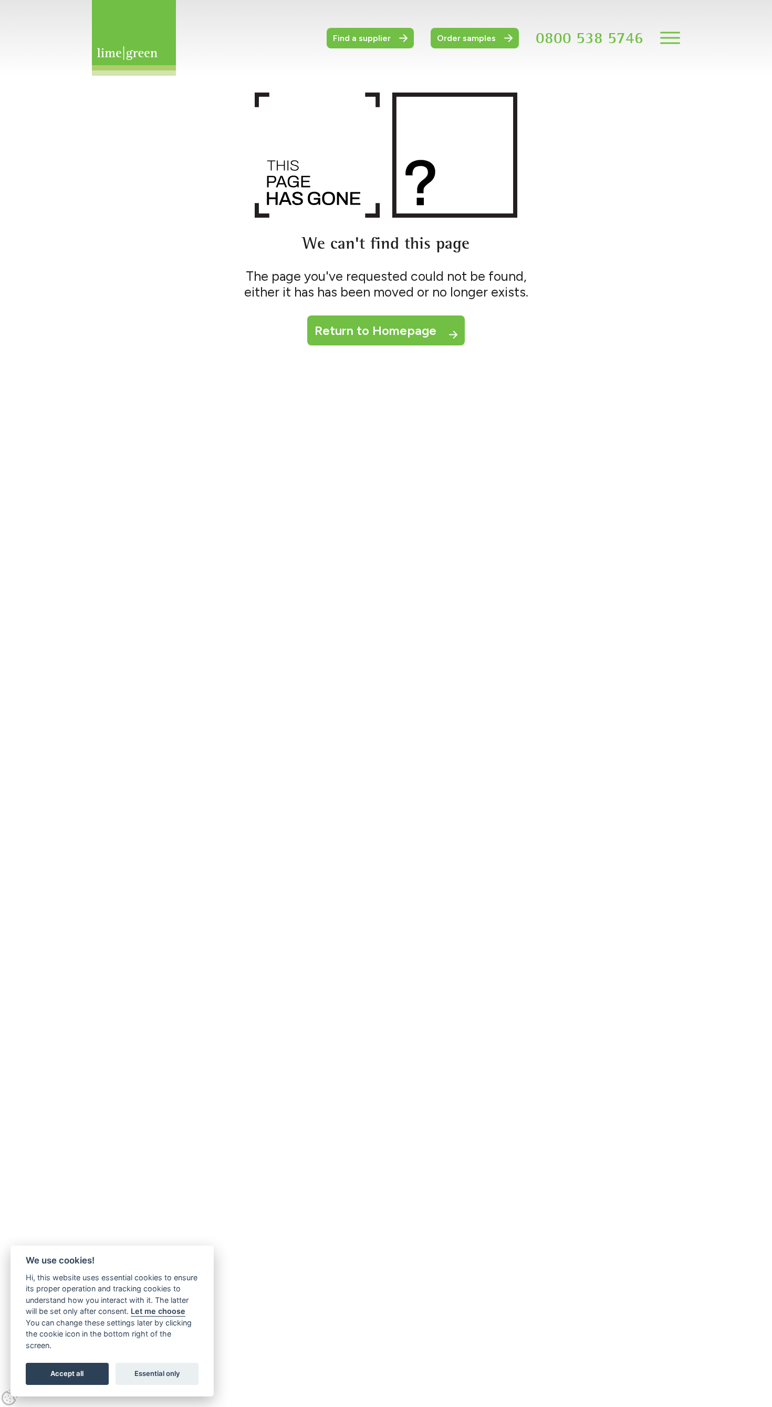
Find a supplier (362, 38)
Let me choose (158, 1311)
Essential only (157, 1373)
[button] (670, 37)
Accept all (67, 1373)
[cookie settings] (9, 1397)
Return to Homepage (375, 330)
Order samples (466, 38)
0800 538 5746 (589, 37)
